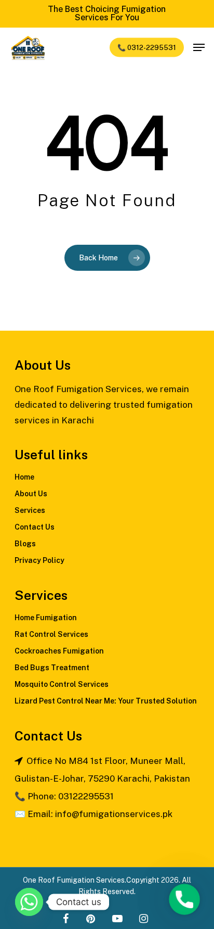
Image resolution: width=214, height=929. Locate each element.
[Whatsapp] (29, 902)
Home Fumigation (46, 617)
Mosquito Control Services (62, 684)
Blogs (25, 543)
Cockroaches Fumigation (59, 651)
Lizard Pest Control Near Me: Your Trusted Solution (106, 701)
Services (30, 510)
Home (24, 477)
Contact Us (35, 527)
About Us (31, 493)
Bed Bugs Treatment (52, 667)
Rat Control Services (51, 634)
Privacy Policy (39, 560)
